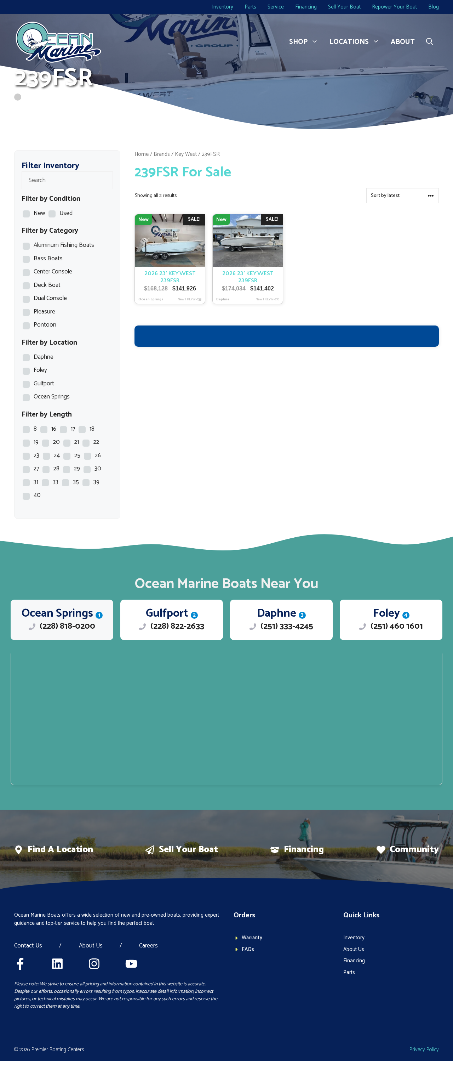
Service (276, 6)
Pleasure (44, 312)
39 (96, 482)
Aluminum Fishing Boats (64, 245)
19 (36, 442)
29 (77, 469)
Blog (433, 6)
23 (36, 455)
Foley (40, 370)
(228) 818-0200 (67, 626)
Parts (250, 6)
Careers (148, 946)
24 (57, 455)
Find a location (60, 849)
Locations (349, 42)
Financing (306, 6)
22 (96, 442)
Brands (162, 154)
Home (141, 154)
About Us (91, 946)
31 (36, 482)
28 (56, 469)
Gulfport (44, 384)
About (403, 42)
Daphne (43, 357)
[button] (429, 42)
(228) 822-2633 (177, 626)
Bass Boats (48, 259)
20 (56, 442)
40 (37, 495)
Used (66, 213)
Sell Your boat (188, 849)
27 (36, 469)
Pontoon (45, 325)
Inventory (222, 6)
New (39, 213)
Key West (186, 154)
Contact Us (28, 946)
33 (55, 482)
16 (53, 429)
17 (73, 429)
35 (76, 482)
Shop (298, 42)
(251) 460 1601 (397, 626)
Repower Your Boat (394, 6)
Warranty (252, 937)
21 (76, 442)
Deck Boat (47, 285)
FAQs (248, 949)
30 (97, 469)
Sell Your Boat (344, 6)
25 (77, 455)
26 (98, 455)
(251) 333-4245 (286, 626)
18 (92, 429)
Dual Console (50, 298)
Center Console (53, 272)
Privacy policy (424, 1049)
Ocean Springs (52, 397)
